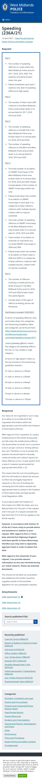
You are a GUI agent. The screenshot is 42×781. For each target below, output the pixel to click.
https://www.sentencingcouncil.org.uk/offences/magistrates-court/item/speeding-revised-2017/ (21, 334)
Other (7, 730)
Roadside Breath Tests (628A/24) (19, 681)
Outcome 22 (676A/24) (14, 649)
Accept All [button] (22, 776)
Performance (10, 734)
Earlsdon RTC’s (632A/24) (15, 661)
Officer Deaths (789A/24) (15, 653)
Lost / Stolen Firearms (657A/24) (19, 678)
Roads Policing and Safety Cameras (17, 41)
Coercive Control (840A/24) (16, 639)
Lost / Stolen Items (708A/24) (17, 657)
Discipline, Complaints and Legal (19, 698)
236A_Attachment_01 (11, 597)
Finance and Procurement (16, 702)
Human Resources (13, 716)
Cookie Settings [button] (9, 776)
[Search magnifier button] (35, 622)
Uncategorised (11, 745)
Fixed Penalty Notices (24, 38)
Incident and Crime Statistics (17, 720)
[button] (7, 20)
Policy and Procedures (14, 738)
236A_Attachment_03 (11, 608)
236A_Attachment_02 (11, 602)
